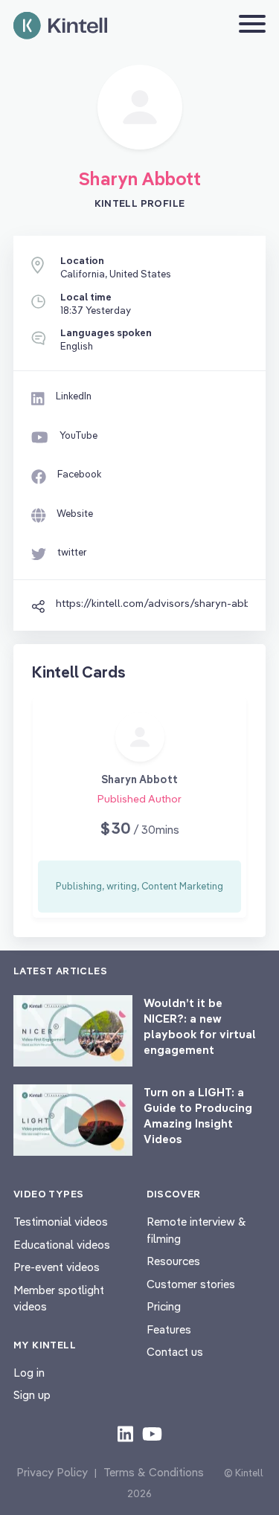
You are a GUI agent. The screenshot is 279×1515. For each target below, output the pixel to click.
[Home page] (60, 25)
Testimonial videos (60, 1222)
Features (169, 1329)
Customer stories (191, 1284)
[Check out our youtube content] (152, 1433)
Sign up (32, 1395)
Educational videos (61, 1245)
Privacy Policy (52, 1472)
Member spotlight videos (58, 1298)
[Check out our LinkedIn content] (125, 1433)
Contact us (175, 1352)
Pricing (164, 1306)
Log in (29, 1373)
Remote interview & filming (196, 1230)
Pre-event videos (56, 1267)
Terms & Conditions (153, 1472)
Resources (173, 1261)
